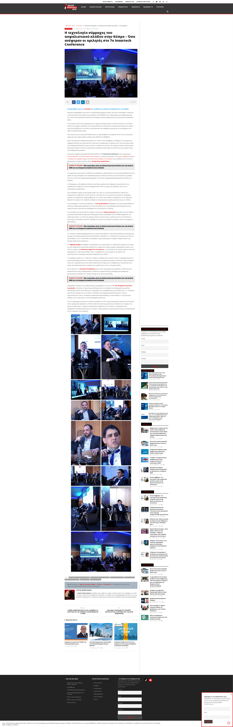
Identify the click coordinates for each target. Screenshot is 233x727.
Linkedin (87, 109)
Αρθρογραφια (110, 7)
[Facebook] (153, 1)
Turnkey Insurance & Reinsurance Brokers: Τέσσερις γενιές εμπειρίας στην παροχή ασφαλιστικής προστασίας (159, 511)
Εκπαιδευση (136, 7)
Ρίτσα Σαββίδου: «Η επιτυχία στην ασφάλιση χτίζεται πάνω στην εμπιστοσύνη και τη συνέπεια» (158, 481)
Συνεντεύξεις (98, 696)
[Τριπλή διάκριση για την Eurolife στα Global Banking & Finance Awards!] (100, 631)
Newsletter (130, 1)
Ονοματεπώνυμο (208, 704)
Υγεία (96, 699)
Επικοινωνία (71, 702)
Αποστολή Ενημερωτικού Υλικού (75, 693)
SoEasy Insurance (110, 212)
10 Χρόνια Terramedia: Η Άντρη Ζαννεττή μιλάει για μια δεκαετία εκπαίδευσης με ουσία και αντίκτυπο (159, 554)
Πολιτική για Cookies (74, 699)
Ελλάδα (96, 685)
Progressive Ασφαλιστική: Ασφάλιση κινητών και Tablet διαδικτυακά (158, 451)
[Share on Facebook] (74, 102)
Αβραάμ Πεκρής (81, 159)
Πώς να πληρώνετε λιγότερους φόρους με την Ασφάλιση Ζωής (158, 617)
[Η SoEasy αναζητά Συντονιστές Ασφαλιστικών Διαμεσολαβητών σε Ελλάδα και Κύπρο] (125, 631)
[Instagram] (166, 1)
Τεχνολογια (98, 691)
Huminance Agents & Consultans (100, 577)
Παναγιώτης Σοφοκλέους (100, 161)
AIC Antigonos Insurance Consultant (79, 577)
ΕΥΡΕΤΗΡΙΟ (160, 7)
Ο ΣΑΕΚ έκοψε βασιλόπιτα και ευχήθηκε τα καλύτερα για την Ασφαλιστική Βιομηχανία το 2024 (82, 611)
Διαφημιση (119, 1)
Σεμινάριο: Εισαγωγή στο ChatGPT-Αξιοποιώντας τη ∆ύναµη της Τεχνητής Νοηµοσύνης (119, 611)
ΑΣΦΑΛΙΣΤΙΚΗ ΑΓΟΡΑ (143, 1)
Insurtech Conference (117, 577)
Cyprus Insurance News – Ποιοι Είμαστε (75, 683)
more (132, 102)
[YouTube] (156, 1)
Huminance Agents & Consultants (102, 159)
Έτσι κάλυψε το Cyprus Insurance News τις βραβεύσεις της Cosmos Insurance (157, 608)
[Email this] (87, 102)
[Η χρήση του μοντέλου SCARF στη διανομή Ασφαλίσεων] (76, 631)
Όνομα (143, 338)
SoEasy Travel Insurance (72, 579)
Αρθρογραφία (98, 694)
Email (142, 345)
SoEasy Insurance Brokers (91, 156)
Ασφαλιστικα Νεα (95, 7)
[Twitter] (160, 1)
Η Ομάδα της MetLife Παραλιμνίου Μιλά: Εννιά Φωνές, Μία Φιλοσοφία (158, 592)
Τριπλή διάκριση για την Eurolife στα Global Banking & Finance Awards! (100, 643)
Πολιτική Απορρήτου (74, 697)
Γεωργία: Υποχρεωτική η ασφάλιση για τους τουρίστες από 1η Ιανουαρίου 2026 (158, 460)
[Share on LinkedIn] (83, 102)
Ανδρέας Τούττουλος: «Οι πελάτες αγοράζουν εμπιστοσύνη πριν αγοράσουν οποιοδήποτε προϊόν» (158, 544)
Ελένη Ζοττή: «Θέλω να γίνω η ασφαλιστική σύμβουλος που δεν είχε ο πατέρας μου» (159, 521)
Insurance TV (148, 7)
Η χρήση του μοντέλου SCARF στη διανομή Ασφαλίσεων (75, 643)
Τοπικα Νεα (79, 25)
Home (69, 25)
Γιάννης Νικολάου (72, 156)
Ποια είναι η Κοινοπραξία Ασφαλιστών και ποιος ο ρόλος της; (158, 443)
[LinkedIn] (163, 1)
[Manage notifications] (228, 723)
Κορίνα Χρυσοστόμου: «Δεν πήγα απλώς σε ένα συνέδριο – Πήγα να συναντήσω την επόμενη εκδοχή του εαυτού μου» (159, 532)
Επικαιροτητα (123, 7)
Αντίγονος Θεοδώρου (87, 269)
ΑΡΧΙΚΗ (83, 7)
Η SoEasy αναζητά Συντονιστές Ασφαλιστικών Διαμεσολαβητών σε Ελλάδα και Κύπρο (125, 643)
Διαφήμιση (71, 687)
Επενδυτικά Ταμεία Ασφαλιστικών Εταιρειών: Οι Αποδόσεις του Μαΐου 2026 (158, 470)
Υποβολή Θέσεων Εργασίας (76, 690)
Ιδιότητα (143, 358)
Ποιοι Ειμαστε (108, 1)
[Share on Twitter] (78, 102)
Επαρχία (143, 352)
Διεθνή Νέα (97, 688)
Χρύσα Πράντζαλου (93, 28)
